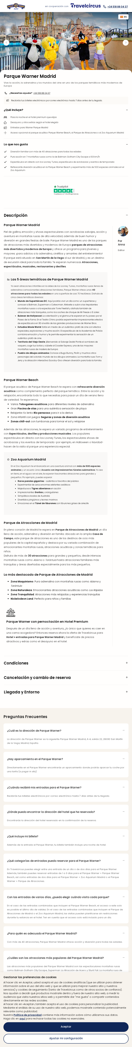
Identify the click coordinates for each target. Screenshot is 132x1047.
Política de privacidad (28, 1015)
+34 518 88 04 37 (41, 93)
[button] (66, 110)
